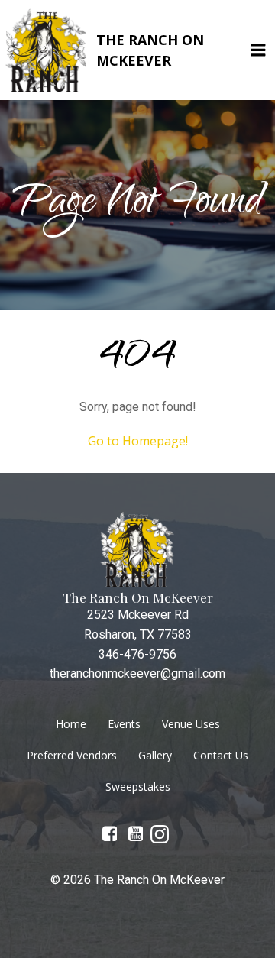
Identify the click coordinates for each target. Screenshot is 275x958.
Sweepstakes (137, 786)
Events (124, 724)
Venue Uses (191, 724)
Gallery (155, 755)
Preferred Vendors (72, 755)
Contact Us (220, 755)
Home (71, 724)
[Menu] (258, 50)
